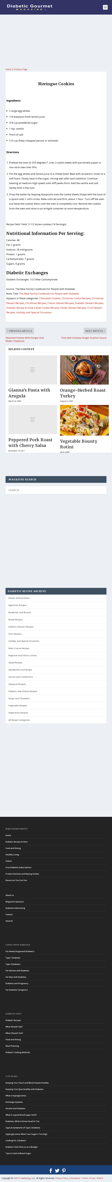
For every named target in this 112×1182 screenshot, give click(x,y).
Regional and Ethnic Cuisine (22, 655)
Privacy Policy (61, 1178)
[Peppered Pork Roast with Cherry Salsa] (32, 419)
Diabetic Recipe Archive (19, 307)
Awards (9, 921)
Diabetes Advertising (15, 908)
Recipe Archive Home (18, 598)
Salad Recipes (15, 662)
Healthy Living (12, 854)
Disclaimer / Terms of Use (82, 1178)
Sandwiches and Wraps (20, 669)
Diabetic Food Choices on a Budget (22, 1147)
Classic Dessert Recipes (61, 303)
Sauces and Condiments (20, 676)
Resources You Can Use (16, 880)
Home (8, 69)
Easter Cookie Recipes (46, 307)
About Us (10, 895)
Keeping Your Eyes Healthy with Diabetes (24, 1089)
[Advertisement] (56, 40)
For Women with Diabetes (17, 970)
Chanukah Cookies (49, 298)
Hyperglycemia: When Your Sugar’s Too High (26, 1134)
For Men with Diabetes (16, 977)
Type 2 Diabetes (13, 964)
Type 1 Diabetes (13, 957)
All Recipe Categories (19, 720)
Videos (9, 861)
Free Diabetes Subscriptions (18, 867)
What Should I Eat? (14, 1026)
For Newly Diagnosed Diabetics (20, 951)
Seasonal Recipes (17, 684)
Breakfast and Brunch (19, 612)
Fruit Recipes (14, 633)
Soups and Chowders (19, 698)
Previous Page (20, 69)
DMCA (100, 1178)
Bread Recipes (15, 619)
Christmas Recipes (35, 303)
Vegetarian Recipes (18, 712)
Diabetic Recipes (13, 1020)
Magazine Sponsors (15, 901)
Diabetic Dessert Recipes (89, 303)
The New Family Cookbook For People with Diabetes (49, 293)
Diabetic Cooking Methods (18, 1052)
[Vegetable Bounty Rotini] (84, 420)
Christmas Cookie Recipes (76, 298)
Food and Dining (13, 848)
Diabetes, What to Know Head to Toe (22, 1121)
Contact (9, 914)
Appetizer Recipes (17, 605)
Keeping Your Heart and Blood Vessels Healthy (27, 1082)
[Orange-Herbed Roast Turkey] (84, 369)
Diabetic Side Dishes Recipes (22, 691)
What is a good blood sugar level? (21, 1115)
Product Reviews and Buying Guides (22, 873)
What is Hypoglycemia (16, 1095)
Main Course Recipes (18, 648)
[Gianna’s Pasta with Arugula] (32, 369)
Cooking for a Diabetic (16, 1140)
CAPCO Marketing (21, 1178)
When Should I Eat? (14, 1033)
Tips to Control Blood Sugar (18, 1153)
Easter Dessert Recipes (73, 307)
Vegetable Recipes (17, 705)
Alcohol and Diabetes (15, 1108)
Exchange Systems (14, 1102)
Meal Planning (12, 1046)
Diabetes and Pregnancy (17, 983)
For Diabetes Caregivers (17, 989)
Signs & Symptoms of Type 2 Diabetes (23, 1127)
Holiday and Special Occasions (34, 312)
